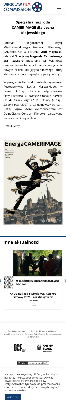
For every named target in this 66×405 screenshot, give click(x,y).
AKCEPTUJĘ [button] (13, 397)
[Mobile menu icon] (58, 7)
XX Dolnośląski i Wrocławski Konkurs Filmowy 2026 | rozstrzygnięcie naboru (33, 297)
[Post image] (33, 269)
